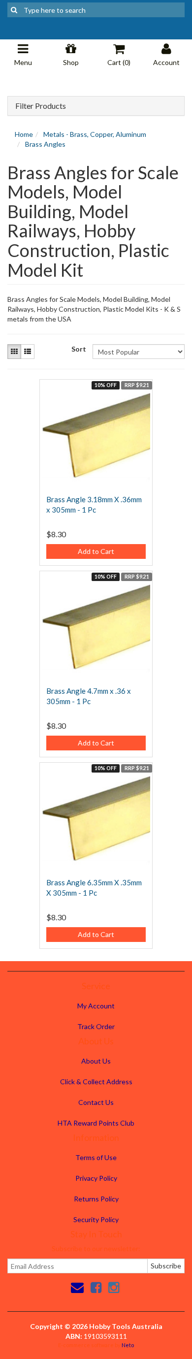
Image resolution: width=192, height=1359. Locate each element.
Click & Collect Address (96, 1081)
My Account (96, 1006)
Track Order (96, 1026)
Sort (78, 349)
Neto (128, 1345)
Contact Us (96, 1102)
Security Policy (96, 1219)
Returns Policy (96, 1199)
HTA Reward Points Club (96, 1123)
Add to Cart (96, 551)
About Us (96, 1061)
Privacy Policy (96, 1178)
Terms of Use (96, 1157)
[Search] (14, 9)
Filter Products (40, 105)
